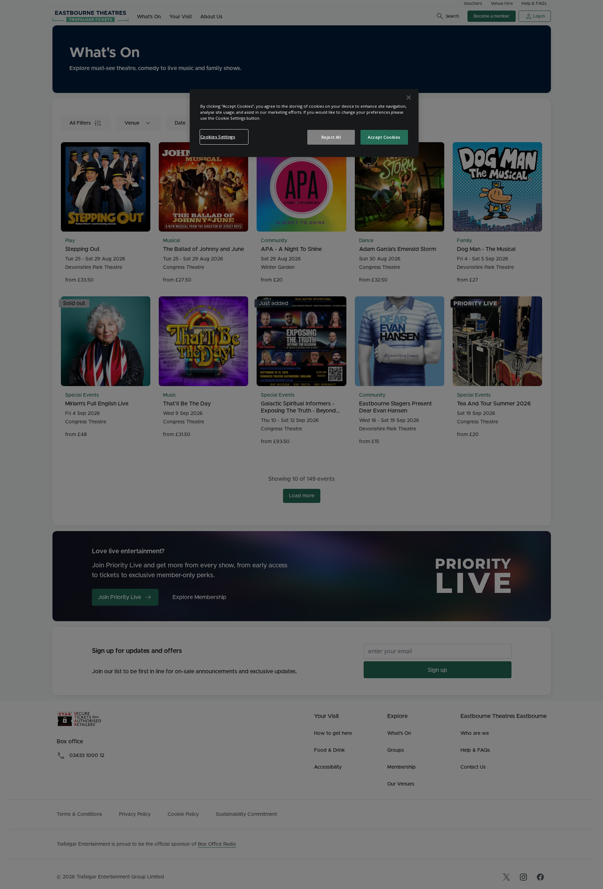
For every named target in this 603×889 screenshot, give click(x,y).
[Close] (408, 97)
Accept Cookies (384, 137)
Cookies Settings (217, 136)
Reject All (331, 137)
